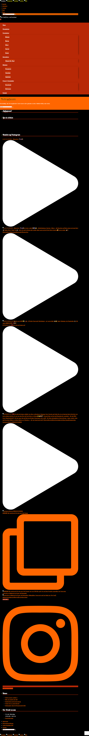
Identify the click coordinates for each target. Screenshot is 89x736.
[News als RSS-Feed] (25, 1)
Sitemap (5, 727)
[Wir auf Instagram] (9, 1)
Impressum (5, 721)
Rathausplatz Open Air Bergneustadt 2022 (15, 705)
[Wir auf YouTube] (16, 1)
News (3, 12)
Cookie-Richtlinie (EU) (8, 725)
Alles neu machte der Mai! (11, 699)
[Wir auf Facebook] (3, 1)
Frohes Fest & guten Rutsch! (12, 703)
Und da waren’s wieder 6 (11, 698)
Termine (4, 8)
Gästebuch (4, 6)
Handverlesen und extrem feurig (13, 701)
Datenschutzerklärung (8, 723)
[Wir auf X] (21, 1)
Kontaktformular (9, 718)
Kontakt (4, 4)
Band (3, 10)
